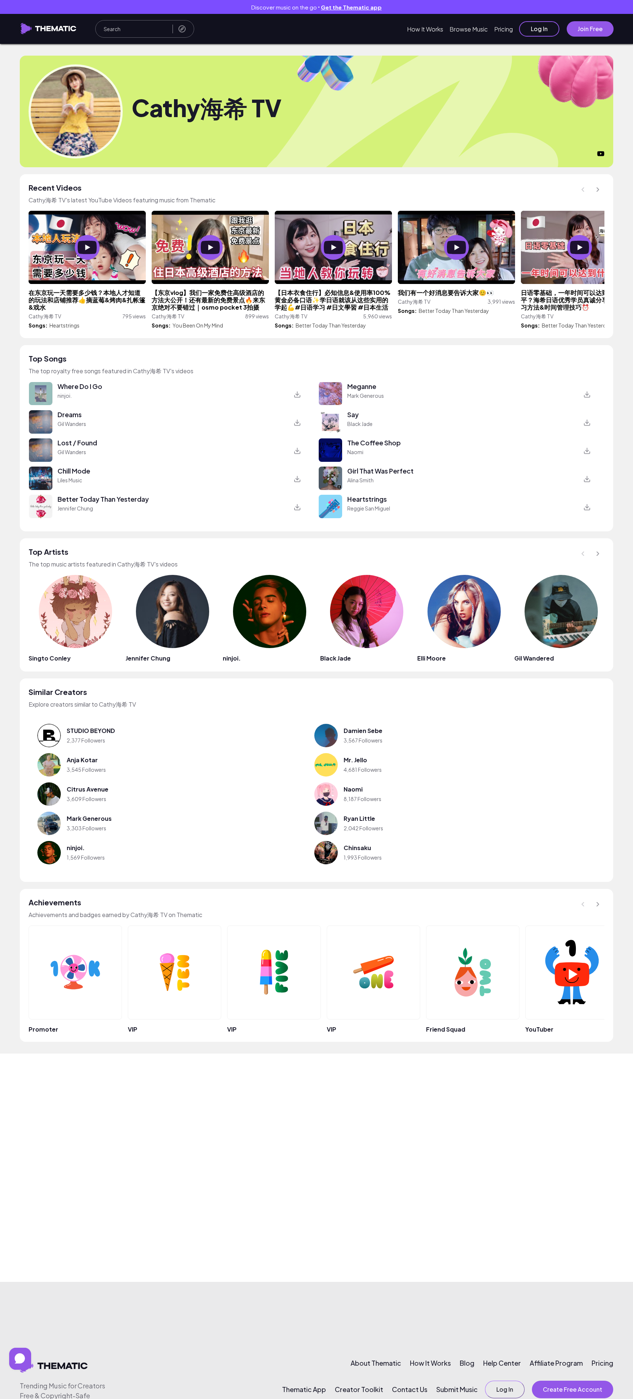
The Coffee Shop (374, 442)
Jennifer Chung (75, 508)
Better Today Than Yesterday (331, 325)
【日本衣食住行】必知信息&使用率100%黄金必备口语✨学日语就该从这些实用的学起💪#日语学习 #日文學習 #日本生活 (332, 300)
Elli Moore (431, 658)
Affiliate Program (556, 1363)
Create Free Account (572, 1389)
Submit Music (457, 1389)
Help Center (502, 1363)
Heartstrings (64, 325)
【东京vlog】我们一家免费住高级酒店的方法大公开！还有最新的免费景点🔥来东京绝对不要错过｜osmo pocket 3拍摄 (208, 300)
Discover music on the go (316, 7)
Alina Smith (360, 480)
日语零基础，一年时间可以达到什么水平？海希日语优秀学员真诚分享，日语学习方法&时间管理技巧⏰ (577, 300)
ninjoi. (65, 395)
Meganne (361, 386)
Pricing (503, 29)
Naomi (355, 452)
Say (353, 414)
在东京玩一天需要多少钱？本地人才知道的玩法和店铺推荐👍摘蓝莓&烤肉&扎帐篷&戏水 (87, 300)
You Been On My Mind (198, 325)
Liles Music (70, 480)
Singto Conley (50, 658)
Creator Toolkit (359, 1389)
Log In (539, 29)
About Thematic (376, 1363)
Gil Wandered (534, 658)
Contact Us (409, 1389)
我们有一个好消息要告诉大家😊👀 (446, 292)
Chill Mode (74, 471)
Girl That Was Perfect (380, 471)
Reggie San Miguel (368, 508)
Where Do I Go (80, 386)
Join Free (590, 29)
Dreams (70, 414)
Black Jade (360, 423)
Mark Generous (365, 395)
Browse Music (468, 29)
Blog (467, 1363)
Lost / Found (77, 442)
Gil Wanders (72, 423)
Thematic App (304, 1389)
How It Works (425, 29)
